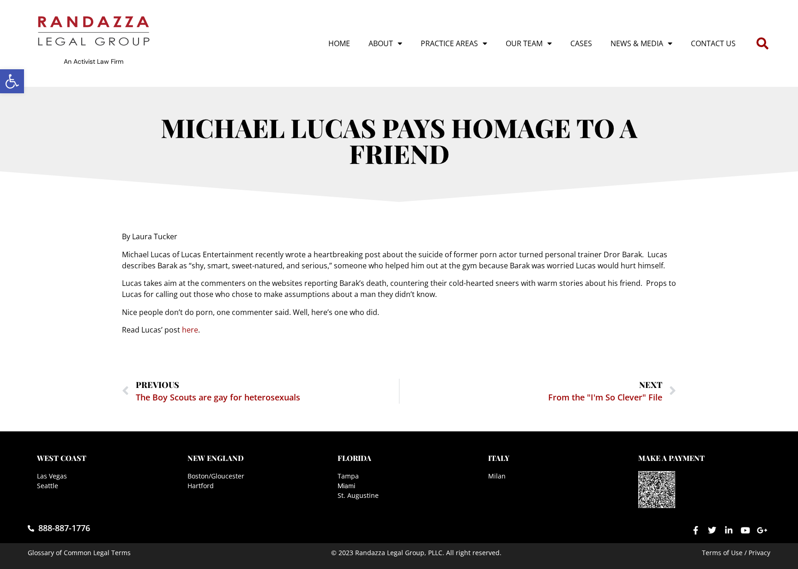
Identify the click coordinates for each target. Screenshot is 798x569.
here (190, 330)
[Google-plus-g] (762, 530)
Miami (346, 486)
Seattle (47, 485)
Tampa (348, 476)
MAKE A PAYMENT (671, 458)
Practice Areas (449, 43)
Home (339, 43)
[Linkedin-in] (728, 530)
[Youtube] (745, 530)
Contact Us (713, 43)
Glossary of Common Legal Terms (79, 552)
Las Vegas (52, 476)
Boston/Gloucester (215, 476)
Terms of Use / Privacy (736, 552)
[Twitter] (712, 530)
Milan (497, 476)
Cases (581, 43)
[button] (12, 81)
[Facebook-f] (695, 530)
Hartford (200, 485)
